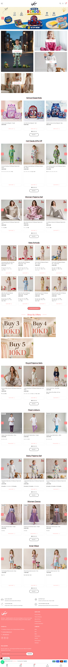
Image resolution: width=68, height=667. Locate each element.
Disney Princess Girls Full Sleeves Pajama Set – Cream (59, 294)
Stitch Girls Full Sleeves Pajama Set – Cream (41, 263)
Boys (36, 629)
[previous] (2, 18)
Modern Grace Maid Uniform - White (53, 435)
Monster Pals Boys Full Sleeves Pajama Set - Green (10, 167)
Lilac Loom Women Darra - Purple (8, 526)
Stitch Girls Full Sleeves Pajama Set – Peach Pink (58, 263)
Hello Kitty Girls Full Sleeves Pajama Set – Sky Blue (24, 294)
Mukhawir (37, 642)
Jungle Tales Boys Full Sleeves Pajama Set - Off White (33, 389)
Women (36, 638)
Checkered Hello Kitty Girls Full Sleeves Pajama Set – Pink (7, 263)
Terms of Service (38, 616)
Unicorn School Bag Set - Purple (8, 123)
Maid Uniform (37, 636)
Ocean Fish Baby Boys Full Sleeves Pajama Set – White (56, 481)
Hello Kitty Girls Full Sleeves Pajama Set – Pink (24, 263)
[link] (11, 327)
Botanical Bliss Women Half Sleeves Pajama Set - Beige (11, 389)
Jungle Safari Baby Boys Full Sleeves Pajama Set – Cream (34, 481)
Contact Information (39, 623)
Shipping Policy (38, 621)
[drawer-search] (60, 3)
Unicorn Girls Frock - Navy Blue (52, 388)
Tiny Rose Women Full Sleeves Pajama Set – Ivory (10, 223)
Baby (36, 633)
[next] (65, 18)
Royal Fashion (38, 640)
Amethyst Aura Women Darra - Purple (32, 526)
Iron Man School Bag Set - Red (30, 123)
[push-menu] (2, 3)
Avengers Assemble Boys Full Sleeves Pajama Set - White (33, 167)
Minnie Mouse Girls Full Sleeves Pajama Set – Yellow (41, 294)
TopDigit (25, 661)
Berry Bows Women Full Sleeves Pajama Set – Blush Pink (33, 223)
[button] (21, 117)
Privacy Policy (38, 614)
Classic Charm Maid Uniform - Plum (8, 435)
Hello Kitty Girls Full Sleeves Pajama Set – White (7, 294)
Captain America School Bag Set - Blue (54, 123)
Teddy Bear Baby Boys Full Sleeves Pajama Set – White (11, 481)
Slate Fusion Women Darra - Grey (53, 526)
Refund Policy (37, 619)
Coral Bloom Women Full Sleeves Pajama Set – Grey (56, 223)
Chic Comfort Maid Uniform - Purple (31, 435)
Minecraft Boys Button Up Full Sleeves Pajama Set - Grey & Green (56, 167)
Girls (36, 631)
